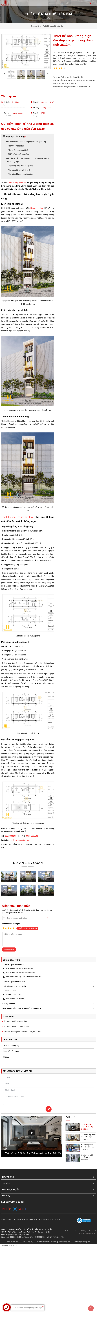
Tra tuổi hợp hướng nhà (82, 1242)
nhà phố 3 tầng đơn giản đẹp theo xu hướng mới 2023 (71, 87)
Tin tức (6, 1183)
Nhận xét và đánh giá (11, 924)
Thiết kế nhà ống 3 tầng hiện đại (72, 77)
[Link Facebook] (25, 1209)
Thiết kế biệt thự (27, 1242)
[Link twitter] (15, 1209)
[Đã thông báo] (84, 1222)
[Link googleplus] (9, 1209)
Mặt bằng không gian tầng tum (20, 174)
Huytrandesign (36, 208)
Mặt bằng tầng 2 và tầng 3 (19, 170)
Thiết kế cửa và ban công (18, 154)
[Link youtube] (20, 1209)
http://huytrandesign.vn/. (19, 840)
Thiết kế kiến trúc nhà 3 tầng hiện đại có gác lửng (25, 142)
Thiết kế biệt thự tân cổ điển (46, 1242)
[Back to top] (91, 1308)
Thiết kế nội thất (64, 1242)
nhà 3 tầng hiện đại (18, 183)
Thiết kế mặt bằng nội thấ (17, 517)
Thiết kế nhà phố (12, 1242)
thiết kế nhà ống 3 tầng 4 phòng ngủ (65, 83)
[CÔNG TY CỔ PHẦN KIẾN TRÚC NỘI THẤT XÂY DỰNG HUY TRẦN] (5, 2)
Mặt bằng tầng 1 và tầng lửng (20, 166)
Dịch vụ (6, 1196)
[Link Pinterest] (4, 1209)
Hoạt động (8, 1177)
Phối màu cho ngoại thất (18, 150)
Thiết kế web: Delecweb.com (86, 1233)
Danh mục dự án (11, 1189)
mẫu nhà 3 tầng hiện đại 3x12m (64, 80)
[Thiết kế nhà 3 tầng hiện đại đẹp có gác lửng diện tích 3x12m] (26, 51)
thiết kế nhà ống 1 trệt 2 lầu (85, 80)
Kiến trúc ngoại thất (16, 146)
